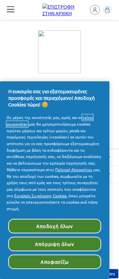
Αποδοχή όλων (54, 226)
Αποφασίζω (54, 262)
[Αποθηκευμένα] (107, 10)
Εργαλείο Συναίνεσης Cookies (40, 196)
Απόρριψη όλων (54, 244)
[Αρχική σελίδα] (59, 10)
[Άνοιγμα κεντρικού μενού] (11, 9)
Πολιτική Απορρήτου (73, 170)
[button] (95, 10)
